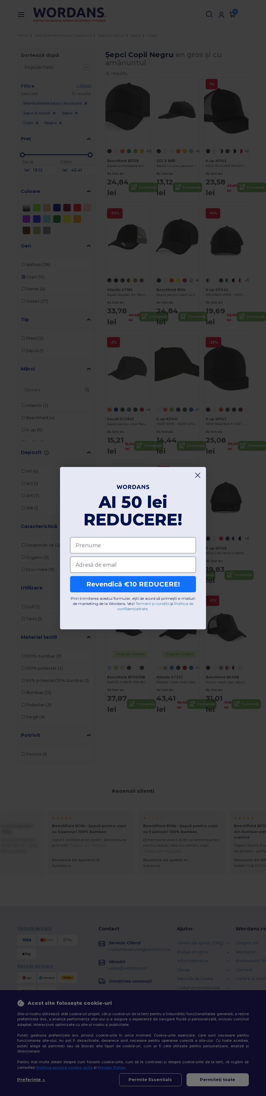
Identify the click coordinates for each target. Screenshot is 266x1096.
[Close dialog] (197, 475)
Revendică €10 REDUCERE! (133, 584)
